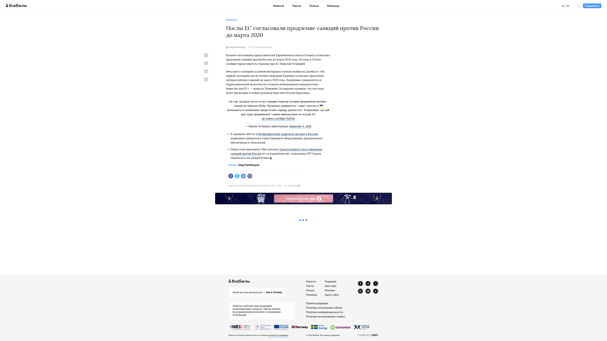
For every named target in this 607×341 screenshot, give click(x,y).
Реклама (330, 290)
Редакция (330, 281)
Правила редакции (317, 303)
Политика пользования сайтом (324, 307)
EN (567, 6)
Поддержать (592, 5)
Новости (278, 6)
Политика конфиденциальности (324, 312)
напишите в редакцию (278, 335)
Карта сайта (332, 294)
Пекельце (333, 6)
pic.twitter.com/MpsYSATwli (278, 118)
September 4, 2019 (300, 126)
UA (563, 6)
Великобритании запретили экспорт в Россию (288, 134)
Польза (314, 6)
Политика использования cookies (325, 316)
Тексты (296, 6)
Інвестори (330, 286)
